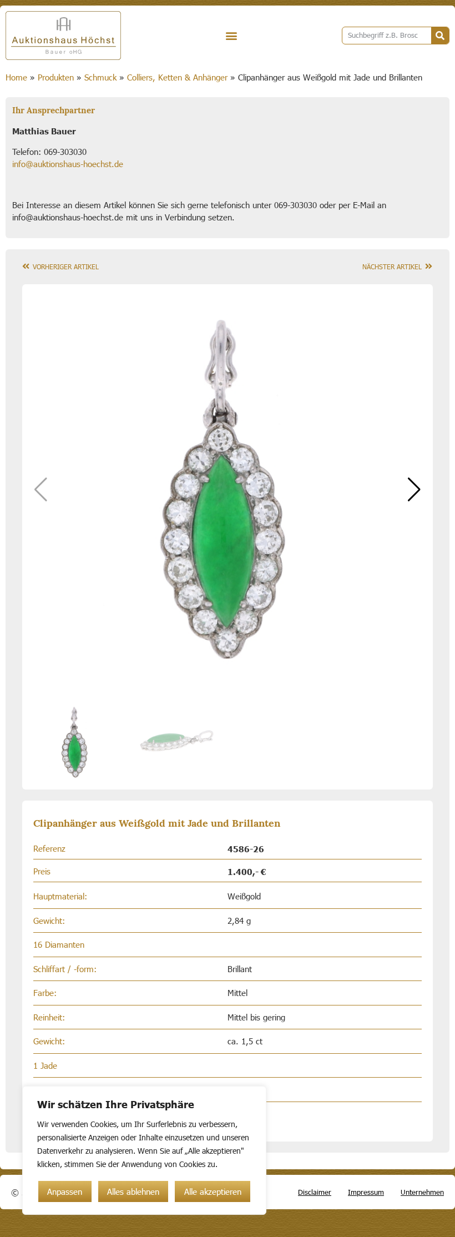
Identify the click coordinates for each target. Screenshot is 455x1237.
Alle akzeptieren (212, 1191)
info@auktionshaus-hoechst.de (67, 163)
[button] (231, 36)
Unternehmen (422, 1192)
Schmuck (100, 77)
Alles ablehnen (133, 1191)
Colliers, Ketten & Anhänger (177, 77)
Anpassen (64, 1191)
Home (16, 77)
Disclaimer (314, 1192)
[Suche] (440, 35)
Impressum (366, 1192)
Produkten (56, 77)
